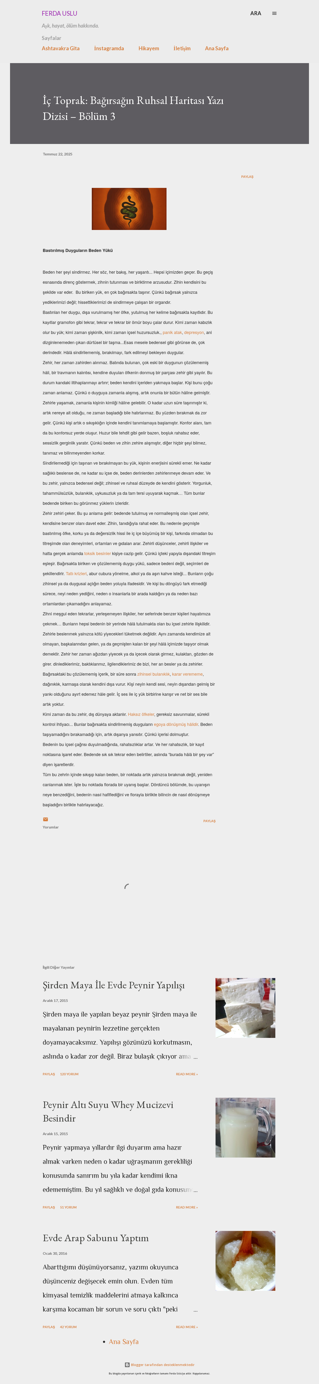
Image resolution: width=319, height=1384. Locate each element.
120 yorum (69, 1074)
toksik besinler (97, 553)
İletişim (182, 48)
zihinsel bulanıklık (153, 674)
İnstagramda (109, 48)
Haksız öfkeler (141, 714)
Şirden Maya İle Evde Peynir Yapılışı (114, 984)
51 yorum (68, 1207)
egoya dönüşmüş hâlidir (176, 724)
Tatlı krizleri (76, 573)
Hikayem (148, 48)
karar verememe (187, 674)
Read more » (187, 1074)
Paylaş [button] (247, 177)
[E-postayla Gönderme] (45, 821)
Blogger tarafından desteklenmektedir (162, 1364)
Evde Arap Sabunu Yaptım (96, 1237)
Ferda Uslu (59, 13)
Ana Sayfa (217, 48)
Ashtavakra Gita (61, 48)
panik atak (172, 332)
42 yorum (68, 1327)
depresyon (194, 332)
